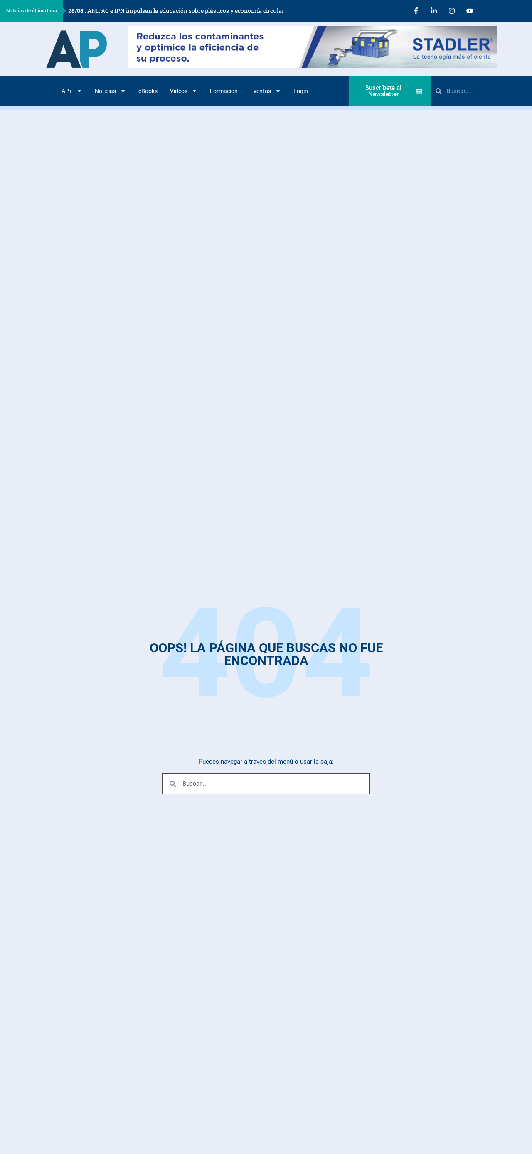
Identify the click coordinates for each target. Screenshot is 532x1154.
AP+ (67, 91)
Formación (224, 91)
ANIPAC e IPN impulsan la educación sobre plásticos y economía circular (176, 11)
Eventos (260, 91)
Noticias (105, 91)
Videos (178, 91)
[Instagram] (451, 10)
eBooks (148, 91)
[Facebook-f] (416, 10)
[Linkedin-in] (434, 10)
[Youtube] (469, 10)
